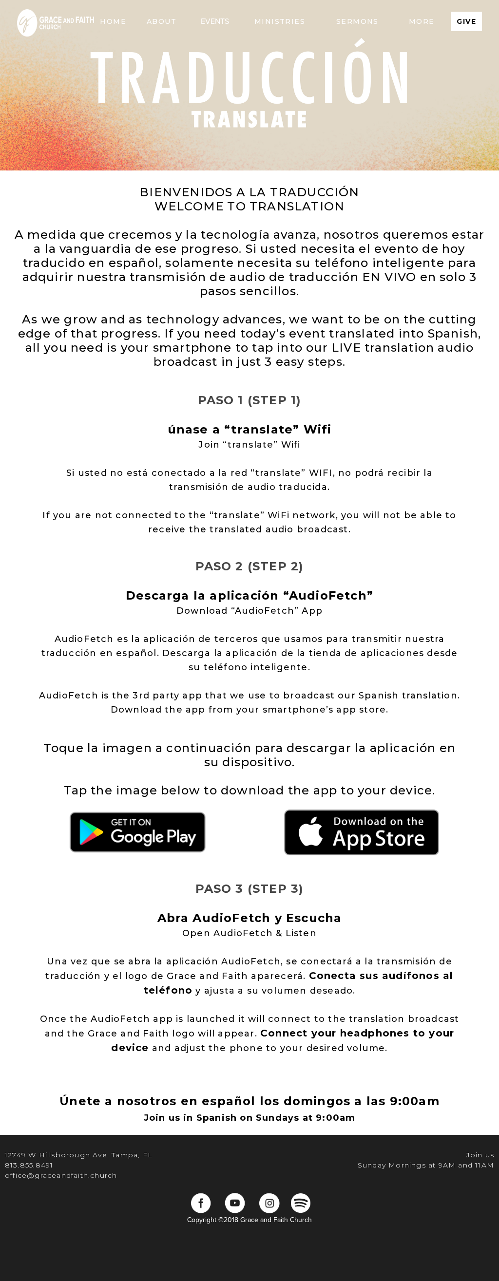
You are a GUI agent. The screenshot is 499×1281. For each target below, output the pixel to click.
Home (113, 21)
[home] (55, 21)
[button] (161, 21)
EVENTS (215, 21)
